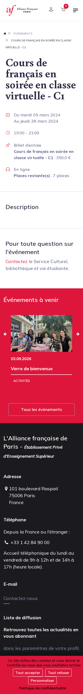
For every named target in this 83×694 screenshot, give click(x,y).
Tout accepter (27, 672)
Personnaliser (42, 680)
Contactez (17, 261)
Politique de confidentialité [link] (42, 688)
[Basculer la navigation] (75, 12)
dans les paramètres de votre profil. (41, 648)
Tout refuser (58, 672)
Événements (23, 33)
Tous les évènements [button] (41, 409)
